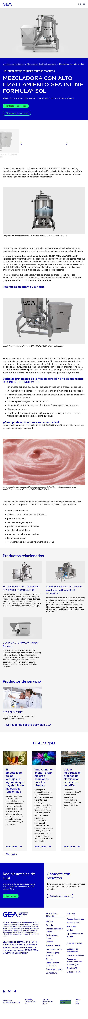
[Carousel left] (21, 143)
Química (49, 959)
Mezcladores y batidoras (13, 64)
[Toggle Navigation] (84, 4)
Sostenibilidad (73, 922)
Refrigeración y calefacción (52, 964)
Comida (49, 925)
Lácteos (49, 941)
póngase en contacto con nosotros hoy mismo (39, 504)
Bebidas (49, 921)
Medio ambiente (53, 945)
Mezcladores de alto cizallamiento (41, 64)
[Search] (79, 4)
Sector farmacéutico (55, 969)
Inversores (71, 926)
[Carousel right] (66, 143)
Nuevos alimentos (54, 949)
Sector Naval (51, 973)
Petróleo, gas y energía (52, 954)
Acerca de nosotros (75, 919)
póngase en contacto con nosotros (19, 280)
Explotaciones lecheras (52, 936)
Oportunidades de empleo (75, 934)
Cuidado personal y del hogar (54, 930)
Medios (70, 930)
